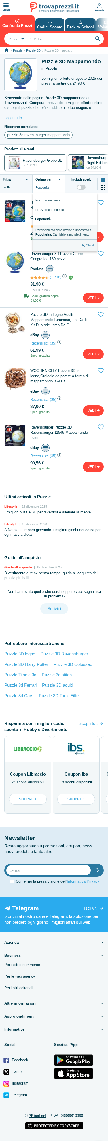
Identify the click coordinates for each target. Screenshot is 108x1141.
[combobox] (15, 39)
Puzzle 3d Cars (18, 695)
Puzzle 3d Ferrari (20, 685)
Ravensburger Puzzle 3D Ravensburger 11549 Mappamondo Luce (59, 432)
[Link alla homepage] (6, 50)
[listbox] (65, 222)
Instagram (20, 1083)
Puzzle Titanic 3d (20, 674)
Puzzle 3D (33, 50)
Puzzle (17, 50)
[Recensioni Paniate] (39, 277)
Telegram (19, 1095)
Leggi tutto (13, 118)
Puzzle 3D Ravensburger (64, 653)
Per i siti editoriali (18, 988)
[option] (64, 232)
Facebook (19, 1060)
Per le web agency (19, 976)
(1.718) (55, 277)
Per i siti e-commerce (22, 965)
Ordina (43, 179)
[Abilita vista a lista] (103, 180)
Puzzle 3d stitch (57, 674)
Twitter (17, 1071)
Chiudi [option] (90, 245)
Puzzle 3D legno (19, 653)
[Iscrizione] (98, 870)
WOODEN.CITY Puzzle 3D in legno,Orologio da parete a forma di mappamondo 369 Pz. (59, 376)
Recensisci (39, 343)
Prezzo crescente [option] (47, 200)
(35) (53, 343)
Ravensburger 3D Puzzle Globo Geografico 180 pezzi (56, 256)
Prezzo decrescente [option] (49, 210)
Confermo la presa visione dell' (57, 881)
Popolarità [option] (43, 219)
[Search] (98, 39)
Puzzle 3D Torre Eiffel (59, 695)
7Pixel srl (37, 1115)
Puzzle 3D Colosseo (73, 664)
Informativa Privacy (83, 881)
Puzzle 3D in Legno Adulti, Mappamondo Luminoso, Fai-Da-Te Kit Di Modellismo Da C (59, 319)
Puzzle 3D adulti (57, 685)
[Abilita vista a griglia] (103, 187)
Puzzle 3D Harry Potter (26, 664)
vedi (92, 298)
